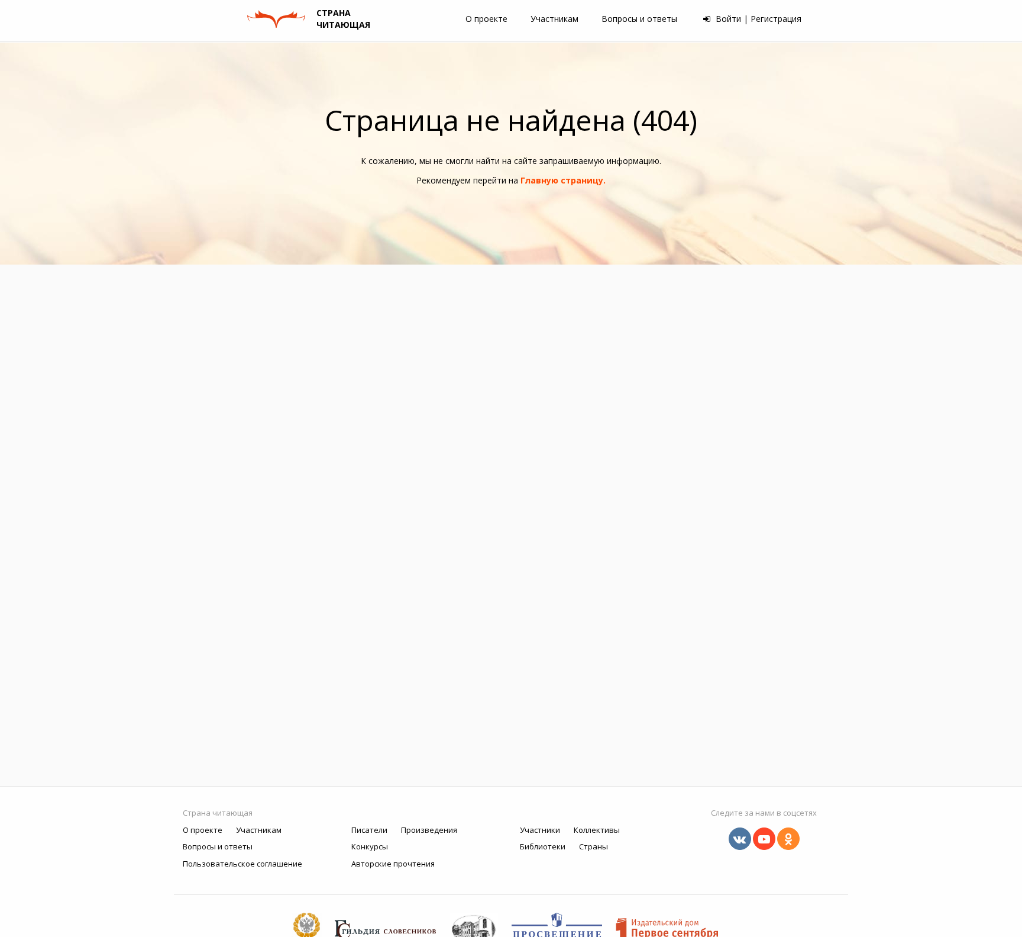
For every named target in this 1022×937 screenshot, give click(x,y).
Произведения (429, 830)
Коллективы (597, 830)
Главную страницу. (563, 180)
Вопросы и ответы (639, 18)
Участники (540, 830)
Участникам (554, 18)
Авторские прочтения (393, 863)
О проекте (486, 18)
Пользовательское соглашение (242, 863)
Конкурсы (369, 846)
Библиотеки (542, 846)
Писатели (369, 830)
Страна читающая (218, 812)
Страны (593, 846)
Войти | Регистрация (757, 18)
